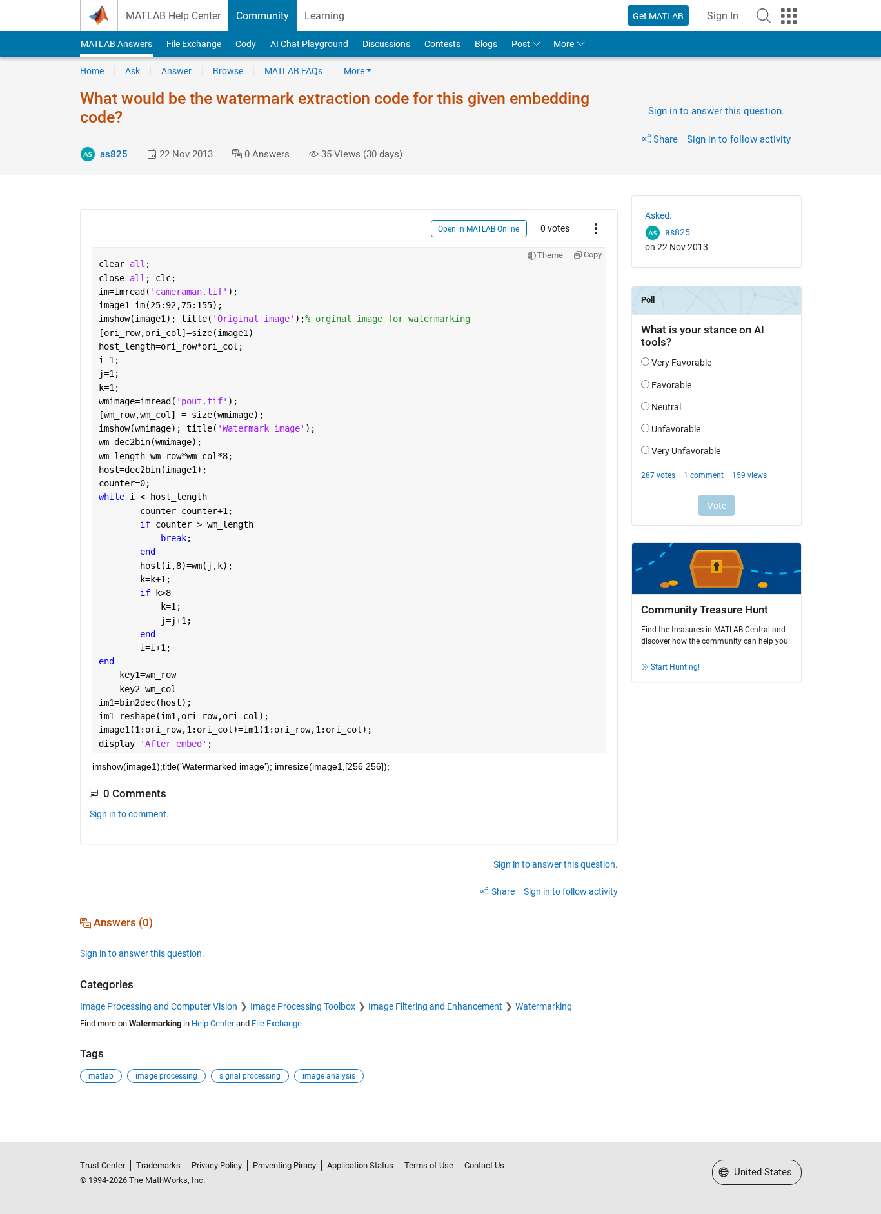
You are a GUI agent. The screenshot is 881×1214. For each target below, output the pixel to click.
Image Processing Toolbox (302, 1006)
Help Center (213, 1023)
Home (92, 70)
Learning (324, 16)
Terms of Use (428, 1165)
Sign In (722, 16)
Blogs (486, 44)
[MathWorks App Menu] (789, 16)
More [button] (563, 44)
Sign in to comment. (129, 814)
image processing (166, 1075)
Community (262, 16)
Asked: (658, 215)
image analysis (328, 1075)
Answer (176, 70)
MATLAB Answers (116, 44)
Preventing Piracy (284, 1165)
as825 (114, 154)
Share (665, 139)
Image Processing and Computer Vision (158, 1006)
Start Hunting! (675, 667)
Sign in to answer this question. (716, 111)
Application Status (360, 1165)
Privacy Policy (217, 1165)
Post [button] (520, 44)
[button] (763, 15)
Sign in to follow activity (739, 139)
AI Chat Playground (309, 44)
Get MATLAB (658, 16)
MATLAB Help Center (173, 16)
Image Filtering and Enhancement (435, 1006)
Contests (442, 44)
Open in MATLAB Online (478, 229)
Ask (132, 70)
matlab (101, 1075)
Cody (245, 44)
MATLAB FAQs (293, 70)
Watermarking (543, 1006)
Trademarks (158, 1165)
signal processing (250, 1075)
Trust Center (102, 1165)
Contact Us (484, 1165)
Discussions (386, 44)
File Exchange (193, 44)
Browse (228, 70)
